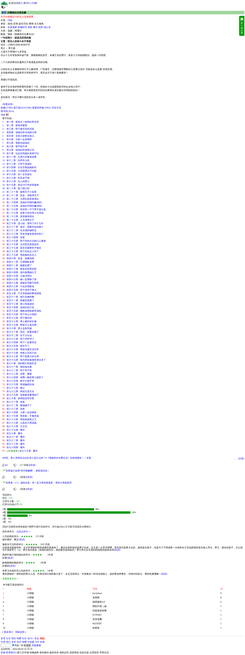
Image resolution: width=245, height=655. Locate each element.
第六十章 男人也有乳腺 (17, 328)
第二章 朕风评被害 (14, 125)
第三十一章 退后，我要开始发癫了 (23, 227)
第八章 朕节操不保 (14, 146)
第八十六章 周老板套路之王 (19, 419)
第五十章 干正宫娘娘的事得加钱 (21, 293)
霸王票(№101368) (22, 107)
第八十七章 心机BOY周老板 (19, 423)
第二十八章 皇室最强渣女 (18, 216)
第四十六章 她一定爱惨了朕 (19, 279)
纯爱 (19, 638)
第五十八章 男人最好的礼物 (19, 321)
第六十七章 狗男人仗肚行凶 (19, 353)
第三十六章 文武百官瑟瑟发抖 (20, 244)
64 (6, 465)
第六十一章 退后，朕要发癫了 (20, 332)
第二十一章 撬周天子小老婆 (19, 192)
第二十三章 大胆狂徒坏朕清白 (20, 199)
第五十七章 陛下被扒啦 (17, 318)
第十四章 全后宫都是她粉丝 (19, 167)
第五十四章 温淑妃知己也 (18, 307)
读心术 (47, 27)
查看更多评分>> (10, 579)
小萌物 (30, 593)
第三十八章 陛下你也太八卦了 (20, 251)
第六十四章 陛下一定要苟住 (19, 342)
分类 (3, 642)
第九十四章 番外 (13, 447)
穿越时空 (22, 27)
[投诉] (32, 465)
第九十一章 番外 (13, 437)
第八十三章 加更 (13, 409)
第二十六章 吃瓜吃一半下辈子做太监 (24, 209)
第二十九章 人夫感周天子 (18, 220)
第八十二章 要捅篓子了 (17, 405)
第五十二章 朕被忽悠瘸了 (18, 300)
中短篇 (30, 642)
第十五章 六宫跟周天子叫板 (19, 171)
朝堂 (40, 27)
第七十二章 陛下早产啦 (17, 370)
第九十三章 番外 (13, 444)
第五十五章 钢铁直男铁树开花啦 (21, 311)
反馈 (42, 642)
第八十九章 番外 (13, 430)
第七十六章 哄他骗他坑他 (18, 384)
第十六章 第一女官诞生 (17, 174)
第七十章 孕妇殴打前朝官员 (19, 363)
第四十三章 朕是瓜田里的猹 (19, 269)
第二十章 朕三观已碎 (16, 188)
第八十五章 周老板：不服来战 (20, 416)
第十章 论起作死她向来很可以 (20, 153)
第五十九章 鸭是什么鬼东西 (19, 325)
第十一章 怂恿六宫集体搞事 (19, 157)
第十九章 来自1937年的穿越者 (20, 185)
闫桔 (10, 20)
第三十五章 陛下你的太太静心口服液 (24, 241)
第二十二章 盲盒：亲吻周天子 (20, 195)
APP (37, 642)
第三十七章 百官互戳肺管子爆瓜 (21, 248)
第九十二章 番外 (13, 440)
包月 (19, 642)
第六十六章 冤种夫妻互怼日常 (20, 349)
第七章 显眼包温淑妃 (16, 143)
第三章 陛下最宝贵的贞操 (18, 129)
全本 (13, 642)
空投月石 (56, 107)
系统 (30, 27)
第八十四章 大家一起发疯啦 (19, 412)
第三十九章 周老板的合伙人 (19, 255)
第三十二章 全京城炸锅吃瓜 (19, 230)
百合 (36, 638)
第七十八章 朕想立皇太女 (18, 391)
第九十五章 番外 (20, 451)
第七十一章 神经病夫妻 (17, 367)
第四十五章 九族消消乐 (17, 276)
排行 (8, 642)
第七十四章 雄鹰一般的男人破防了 (23, 377)
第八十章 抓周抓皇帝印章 (18, 398)
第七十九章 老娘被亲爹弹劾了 (20, 395)
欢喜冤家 (12, 27)
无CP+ (30, 638)
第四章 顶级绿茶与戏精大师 (19, 132)
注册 (34, 3)
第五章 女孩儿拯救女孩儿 (18, 136)
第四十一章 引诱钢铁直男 (18, 262)
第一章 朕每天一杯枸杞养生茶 (20, 122)
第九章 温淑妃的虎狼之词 (18, 150)
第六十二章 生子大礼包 (17, 335)
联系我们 (10, 652)
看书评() (7, 111)
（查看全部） (8, 104)
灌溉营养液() (41, 107)
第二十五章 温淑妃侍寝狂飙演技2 (22, 206)
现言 (13, 638)
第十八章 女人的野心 (16, 181)
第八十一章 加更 (13, 402)
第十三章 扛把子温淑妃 (17, 164)
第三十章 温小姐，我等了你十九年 (23, 223)
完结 (42, 638)
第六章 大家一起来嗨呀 (17, 139)
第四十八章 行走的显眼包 (18, 286)
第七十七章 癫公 (13, 388)
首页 (4, 12)
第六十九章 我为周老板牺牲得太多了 (24, 360)
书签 (3, 115)
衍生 (24, 638)
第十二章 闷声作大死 (16, 160)
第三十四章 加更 (13, 237)
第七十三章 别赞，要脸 (17, 374)
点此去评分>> (23, 531)
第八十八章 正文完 (14, 426)
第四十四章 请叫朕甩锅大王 (19, 272)
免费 (24, 642)
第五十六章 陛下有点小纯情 (19, 314)
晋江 (20, 3)
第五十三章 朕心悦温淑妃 (18, 304)
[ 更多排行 (7, 632)
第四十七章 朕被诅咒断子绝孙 (20, 283)
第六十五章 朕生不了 (16, 346)
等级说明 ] (20, 632)
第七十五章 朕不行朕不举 (18, 381)
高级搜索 (36, 645)
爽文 (35, 27)
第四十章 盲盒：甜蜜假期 (18, 258)
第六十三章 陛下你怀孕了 (18, 339)
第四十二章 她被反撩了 (17, 265)
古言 (8, 638)
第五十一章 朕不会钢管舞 (18, 297)
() (7, 107)
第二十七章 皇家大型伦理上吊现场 (23, 213)
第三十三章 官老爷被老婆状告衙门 (23, 234)
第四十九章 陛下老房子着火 (19, 290)
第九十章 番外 (12, 433)
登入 (28, 3)
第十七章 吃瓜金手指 (16, 178)
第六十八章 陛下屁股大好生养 (20, 356)
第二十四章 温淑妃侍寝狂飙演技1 (22, 202)
